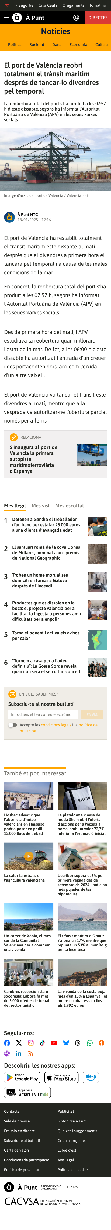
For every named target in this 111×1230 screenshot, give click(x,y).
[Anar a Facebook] (8, 1043)
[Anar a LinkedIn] (19, 1053)
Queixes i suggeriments (77, 1131)
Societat (37, 44)
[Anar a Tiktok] (43, 1043)
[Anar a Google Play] (22, 1077)
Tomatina (97, 5)
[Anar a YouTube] (55, 1043)
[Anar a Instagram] (32, 1043)
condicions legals (56, 725)
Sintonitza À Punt (72, 1121)
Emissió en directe (19, 1131)
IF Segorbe (23, 5)
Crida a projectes (72, 1140)
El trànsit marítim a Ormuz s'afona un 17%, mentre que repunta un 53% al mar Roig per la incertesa (82, 942)
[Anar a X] (20, 1043)
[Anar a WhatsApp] (91, 1043)
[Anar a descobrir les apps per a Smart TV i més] (27, 1092)
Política (15, 44)
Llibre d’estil (68, 1150)
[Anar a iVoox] (102, 1043)
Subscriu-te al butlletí (22, 1140)
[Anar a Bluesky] (67, 1043)
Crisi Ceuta (48, 5)
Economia (78, 44)
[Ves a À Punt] (28, 17)
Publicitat (66, 1111)
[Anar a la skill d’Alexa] (91, 1077)
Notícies (55, 31)
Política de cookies (73, 1170)
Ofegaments (73, 5)
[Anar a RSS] (31, 1053)
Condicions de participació (26, 1160)
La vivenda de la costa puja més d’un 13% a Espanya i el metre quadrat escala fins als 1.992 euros (82, 998)
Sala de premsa (17, 1121)
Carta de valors (17, 1150)
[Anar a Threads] (79, 1043)
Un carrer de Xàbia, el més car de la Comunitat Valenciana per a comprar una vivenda (27, 942)
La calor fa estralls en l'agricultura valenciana (24, 877)
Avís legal (66, 1160)
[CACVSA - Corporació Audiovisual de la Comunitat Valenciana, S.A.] (43, 1201)
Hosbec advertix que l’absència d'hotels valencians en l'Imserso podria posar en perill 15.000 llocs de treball (24, 824)
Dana (56, 44)
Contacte (12, 1111)
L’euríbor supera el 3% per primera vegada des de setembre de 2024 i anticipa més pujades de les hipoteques (82, 884)
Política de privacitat (21, 1170)
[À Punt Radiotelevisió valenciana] (32, 1187)
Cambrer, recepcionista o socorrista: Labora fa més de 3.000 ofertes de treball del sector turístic (27, 998)
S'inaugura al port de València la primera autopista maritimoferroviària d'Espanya (33, 459)
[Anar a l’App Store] (61, 1077)
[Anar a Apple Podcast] (8, 1053)
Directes (97, 17)
